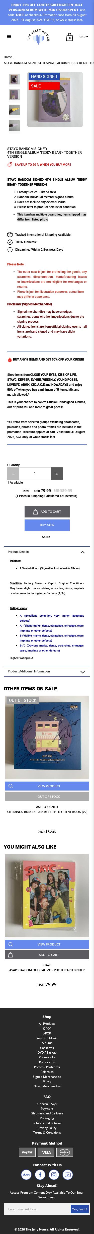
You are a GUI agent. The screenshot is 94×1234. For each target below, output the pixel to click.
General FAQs (47, 1104)
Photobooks (47, 1057)
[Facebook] (40, 1174)
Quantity (13, 465)
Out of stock (22, 700)
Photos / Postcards (47, 1067)
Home (8, 57)
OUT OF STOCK (49, 796)
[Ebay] (26, 1174)
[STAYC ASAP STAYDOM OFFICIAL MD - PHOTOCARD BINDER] (47, 895)
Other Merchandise (47, 1086)
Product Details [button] (18, 552)
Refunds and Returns (47, 1123)
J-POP (47, 1033)
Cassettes (47, 1048)
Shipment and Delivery (47, 1113)
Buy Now (47, 525)
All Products (47, 1023)
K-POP (47, 1028)
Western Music (47, 1038)
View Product (49, 786)
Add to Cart (51, 511)
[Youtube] (67, 1174)
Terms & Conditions (47, 1132)
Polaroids (47, 1072)
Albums (47, 1043)
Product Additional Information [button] (29, 671)
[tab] (47, 551)
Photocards (47, 1062)
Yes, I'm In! (79, 1209)
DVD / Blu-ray (47, 1052)
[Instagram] (54, 1174)
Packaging (47, 1118)
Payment (47, 1108)
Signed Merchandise (47, 1077)
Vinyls (47, 1081)
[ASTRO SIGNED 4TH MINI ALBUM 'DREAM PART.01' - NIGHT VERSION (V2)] (47, 737)
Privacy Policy (47, 1128)
